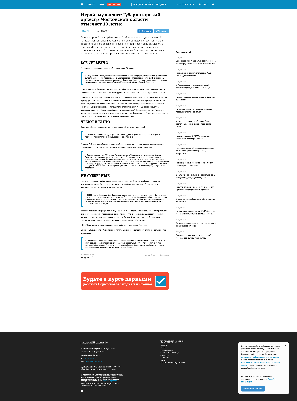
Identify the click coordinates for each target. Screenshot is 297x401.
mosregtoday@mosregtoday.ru (93, 361)
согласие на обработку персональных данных (260, 357)
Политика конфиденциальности (172, 363)
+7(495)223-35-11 (89, 358)
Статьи (162, 360)
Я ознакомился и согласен (253, 389)
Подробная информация (109, 381)
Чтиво (101, 4)
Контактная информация (169, 353)
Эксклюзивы (114, 4)
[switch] (214, 4)
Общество (86, 31)
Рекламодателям (166, 350)
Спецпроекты (165, 358)
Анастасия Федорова (160, 255)
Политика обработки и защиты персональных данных (172, 342)
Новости (91, 4)
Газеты (162, 348)
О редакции (164, 355)
